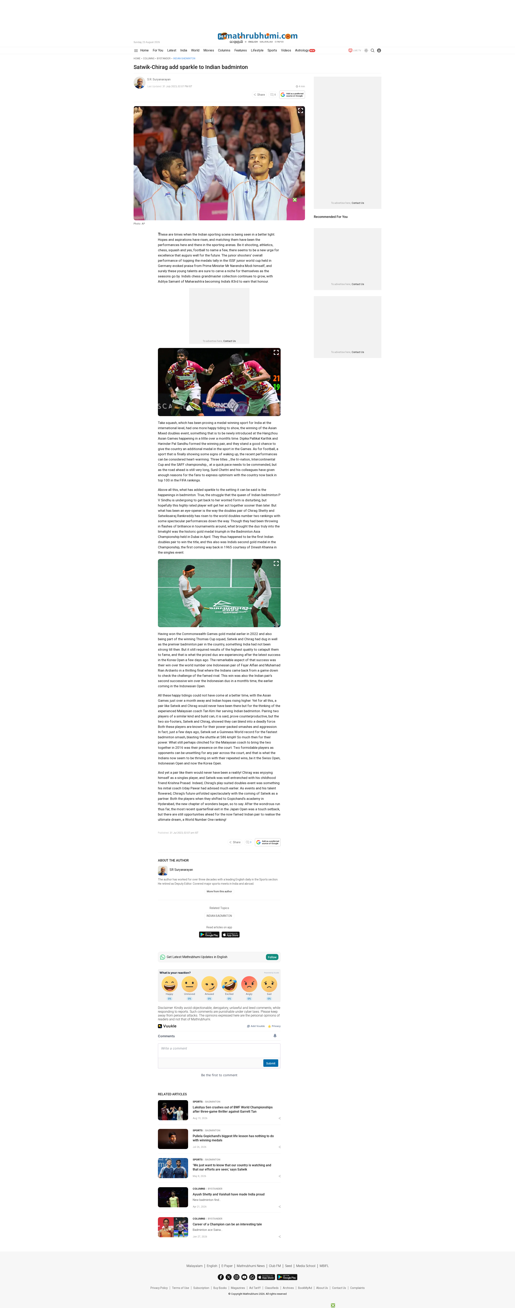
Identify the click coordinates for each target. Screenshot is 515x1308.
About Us (322, 1288)
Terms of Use (180, 1288)
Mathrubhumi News (251, 1266)
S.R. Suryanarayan (159, 79)
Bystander (164, 58)
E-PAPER (279, 42)
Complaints (357, 1288)
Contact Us (229, 341)
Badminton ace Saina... (207, 1230)
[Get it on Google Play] (209, 935)
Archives (288, 1288)
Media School (305, 1266)
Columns (148, 58)
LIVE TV (357, 50)
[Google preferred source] (292, 95)
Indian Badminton (184, 58)
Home (137, 58)
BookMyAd (305, 1288)
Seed (288, 1266)
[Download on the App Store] (230, 935)
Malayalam (266, 42)
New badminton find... (207, 1200)
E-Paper (227, 1266)
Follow (272, 957)
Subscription (201, 1288)
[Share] (280, 1118)
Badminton (212, 1101)
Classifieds (272, 1288)
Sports (198, 1101)
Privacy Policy (159, 1288)
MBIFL (324, 1266)
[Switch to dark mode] (366, 50)
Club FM (275, 1266)
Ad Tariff (255, 1288)
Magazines (238, 1288)
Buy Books (220, 1288)
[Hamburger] (136, 50)
